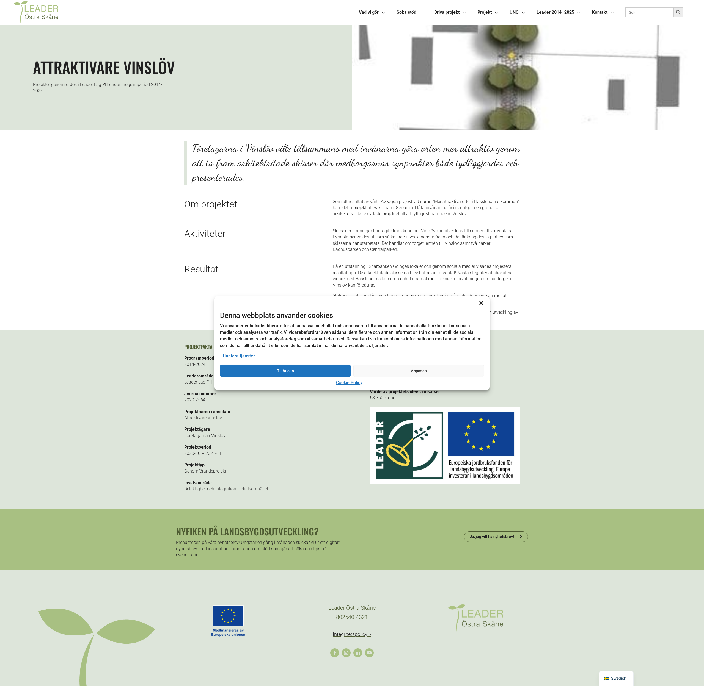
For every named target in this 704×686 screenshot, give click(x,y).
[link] (183, 12)
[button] (481, 302)
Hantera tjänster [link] (239, 356)
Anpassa (419, 370)
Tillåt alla (285, 370)
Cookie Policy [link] (349, 382)
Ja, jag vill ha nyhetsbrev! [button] (492, 536)
